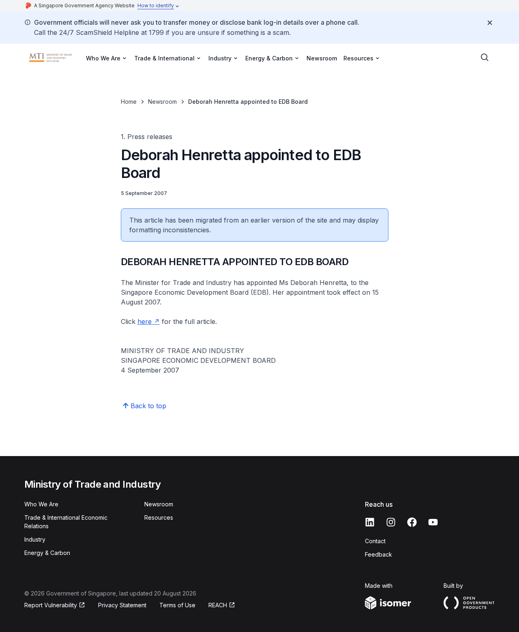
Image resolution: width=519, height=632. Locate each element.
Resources (158, 517)
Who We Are (41, 504)
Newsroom (322, 58)
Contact (375, 541)
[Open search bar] (485, 57)
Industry (34, 539)
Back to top (148, 406)
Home (129, 101)
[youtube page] (433, 522)
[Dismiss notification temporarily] (490, 22)
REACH (217, 605)
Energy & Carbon (47, 552)
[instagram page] (391, 522)
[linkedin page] (370, 522)
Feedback (378, 554)
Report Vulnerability (50, 605)
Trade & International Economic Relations (65, 521)
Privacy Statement (122, 605)
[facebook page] (412, 522)
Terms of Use (177, 605)
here (144, 321)
